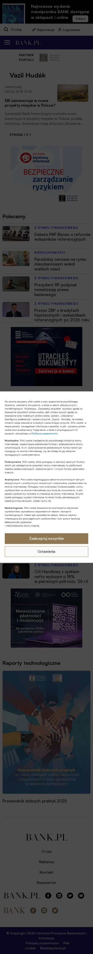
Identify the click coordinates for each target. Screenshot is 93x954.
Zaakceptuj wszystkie (46, 538)
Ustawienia (46, 551)
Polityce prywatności (44, 433)
